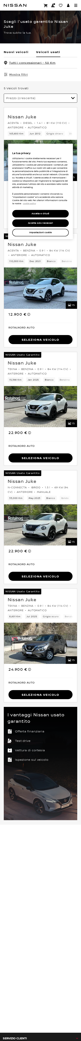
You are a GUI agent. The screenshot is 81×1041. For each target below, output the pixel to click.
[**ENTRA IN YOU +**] (68, 5)
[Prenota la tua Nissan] (45, 5)
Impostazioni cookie (40, 232)
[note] (29, 314)
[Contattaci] (53, 5)
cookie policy (29, 203)
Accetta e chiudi (40, 213)
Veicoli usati (48, 52)
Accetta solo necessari (40, 223)
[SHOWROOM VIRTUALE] (60, 5)
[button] (75, 5)
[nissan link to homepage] (15, 5)
